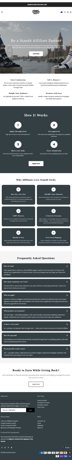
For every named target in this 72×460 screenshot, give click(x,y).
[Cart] (70, 12)
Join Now (36, 54)
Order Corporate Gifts (8, 425)
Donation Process (43, 403)
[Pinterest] (8, 447)
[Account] (68, 12)
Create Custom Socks (8, 423)
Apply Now (36, 164)
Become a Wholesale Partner (11, 428)
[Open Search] (65, 12)
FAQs (39, 423)
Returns (40, 428)
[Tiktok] (11, 447)
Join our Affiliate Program (9, 421)
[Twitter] (5, 447)
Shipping (40, 425)
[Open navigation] (15, 12)
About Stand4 (42, 400)
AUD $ (67, 448)
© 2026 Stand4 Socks (8, 452)
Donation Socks (42, 405)
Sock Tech (41, 407)
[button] (36, 266)
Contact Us (41, 421)
